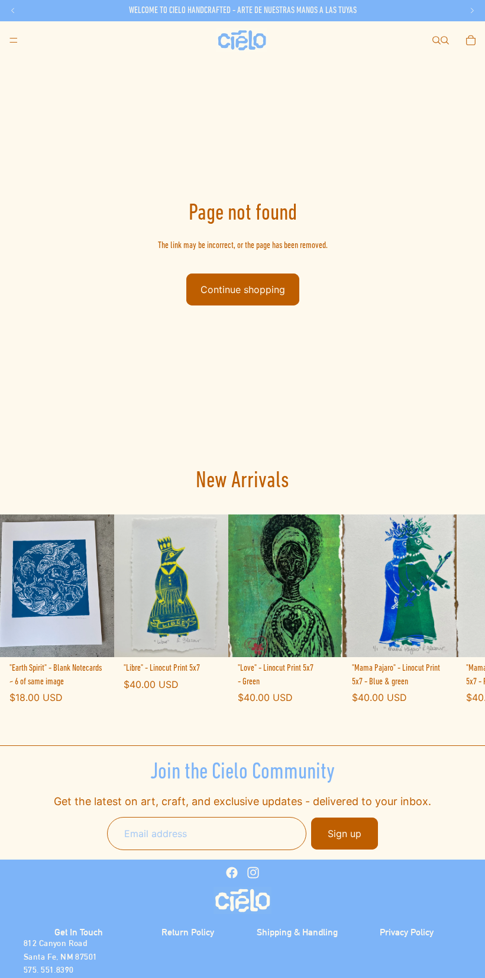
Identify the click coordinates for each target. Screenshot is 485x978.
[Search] (436, 40)
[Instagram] (253, 873)
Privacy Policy (407, 932)
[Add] (95, 639)
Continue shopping (243, 289)
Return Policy (187, 932)
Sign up (344, 833)
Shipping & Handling (297, 932)
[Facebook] (232, 873)
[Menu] (13, 40)
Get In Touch (78, 932)
